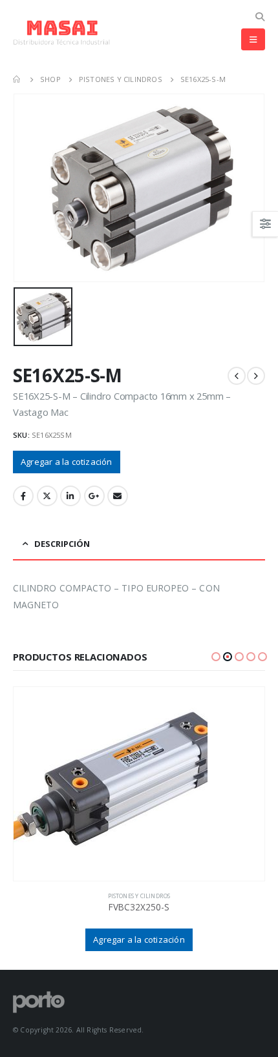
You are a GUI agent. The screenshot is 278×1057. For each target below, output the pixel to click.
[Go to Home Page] (17, 79)
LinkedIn (70, 496)
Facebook (23, 496)
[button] (216, 656)
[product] (139, 784)
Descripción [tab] (62, 543)
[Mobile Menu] (253, 39)
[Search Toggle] (259, 16)
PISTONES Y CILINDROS (139, 896)
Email (117, 496)
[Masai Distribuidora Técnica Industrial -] (61, 32)
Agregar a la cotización (66, 461)
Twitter (47, 496)
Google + (94, 496)
